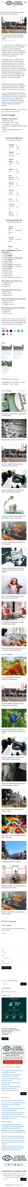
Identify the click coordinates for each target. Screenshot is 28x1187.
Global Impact (5, 384)
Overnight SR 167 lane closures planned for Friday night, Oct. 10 (13, 1132)
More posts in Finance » (21, 390)
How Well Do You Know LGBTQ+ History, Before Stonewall (14, 836)
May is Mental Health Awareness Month (12, 1100)
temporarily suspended (8, 102)
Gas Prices (23, 382)
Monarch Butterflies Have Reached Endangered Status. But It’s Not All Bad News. (13, 731)
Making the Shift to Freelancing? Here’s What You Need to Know (14, 886)
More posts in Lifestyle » (21, 654)
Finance (10, 379)
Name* (3, 950)
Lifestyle (17, 379)
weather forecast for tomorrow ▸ (14, 1021)
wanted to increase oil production (16, 89)
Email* (3, 955)
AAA (18, 95)
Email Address (5, 1034)
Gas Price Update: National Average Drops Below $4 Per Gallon (18, 353)
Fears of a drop (6, 49)
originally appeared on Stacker (18, 319)
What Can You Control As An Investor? (13, 440)
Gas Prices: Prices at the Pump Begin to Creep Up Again (6, 368)
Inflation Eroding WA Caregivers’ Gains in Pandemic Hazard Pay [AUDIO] (13, 649)
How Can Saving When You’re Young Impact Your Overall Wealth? (13, 597)
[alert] (14, 992)
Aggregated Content (6, 382)
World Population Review (8, 98)
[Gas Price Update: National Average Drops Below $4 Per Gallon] (18, 347)
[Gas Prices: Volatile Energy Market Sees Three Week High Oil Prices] (7, 347)
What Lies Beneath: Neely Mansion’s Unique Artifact (13, 810)
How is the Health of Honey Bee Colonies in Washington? (11, 678)
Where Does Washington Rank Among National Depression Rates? (13, 784)
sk (2, 1124)
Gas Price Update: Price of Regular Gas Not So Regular (13, 543)
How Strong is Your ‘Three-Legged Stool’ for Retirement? (14, 414)
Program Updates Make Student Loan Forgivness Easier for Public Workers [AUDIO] (13, 570)
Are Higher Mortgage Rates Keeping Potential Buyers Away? (13, 623)
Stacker (4, 93)
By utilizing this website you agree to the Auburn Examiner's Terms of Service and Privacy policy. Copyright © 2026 (14, 1175)
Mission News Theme (9, 1185)
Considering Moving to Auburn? (11, 861)
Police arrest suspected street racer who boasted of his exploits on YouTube (13, 1142)
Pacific (11, 384)
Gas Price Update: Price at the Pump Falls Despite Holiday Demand (12, 491)
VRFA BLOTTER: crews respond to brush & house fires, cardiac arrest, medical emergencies (13, 1104)
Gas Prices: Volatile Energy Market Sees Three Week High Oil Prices (6, 353)
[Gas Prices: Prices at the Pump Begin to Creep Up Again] (7, 363)
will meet (15, 63)
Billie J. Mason (5, 1140)
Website (3, 960)
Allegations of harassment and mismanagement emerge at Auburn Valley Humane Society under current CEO (13, 1126)
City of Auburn (16, 382)
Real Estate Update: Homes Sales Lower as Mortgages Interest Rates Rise (14, 517)
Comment (4, 933)
